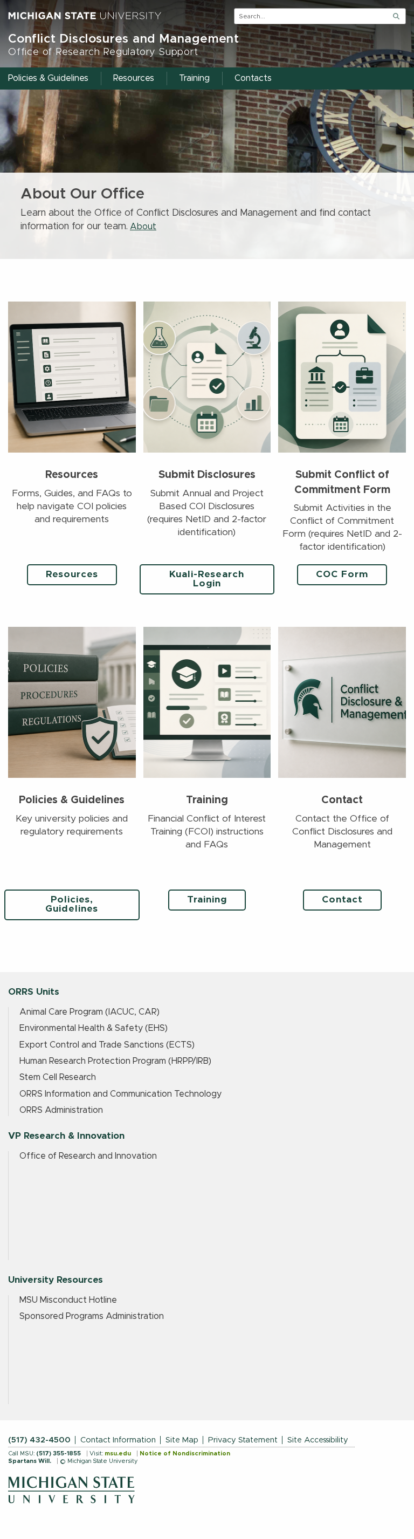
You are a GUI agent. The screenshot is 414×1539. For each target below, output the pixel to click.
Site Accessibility (317, 1440)
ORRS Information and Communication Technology (120, 1094)
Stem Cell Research (57, 1077)
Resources (72, 574)
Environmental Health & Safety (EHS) (93, 1028)
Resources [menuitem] (133, 78)
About (143, 226)
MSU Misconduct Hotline (68, 1300)
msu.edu (118, 1453)
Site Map (181, 1440)
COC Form (342, 574)
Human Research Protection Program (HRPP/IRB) (115, 1061)
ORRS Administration (61, 1110)
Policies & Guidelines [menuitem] (48, 78)
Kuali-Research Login (206, 579)
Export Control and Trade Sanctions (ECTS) (107, 1045)
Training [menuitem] (194, 78)
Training (207, 900)
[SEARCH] (396, 16)
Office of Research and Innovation (88, 1156)
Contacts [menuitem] (253, 78)
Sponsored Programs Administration (91, 1316)
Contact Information (118, 1440)
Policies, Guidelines (71, 904)
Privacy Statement (243, 1440)
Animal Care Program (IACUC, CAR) (89, 1012)
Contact (342, 900)
